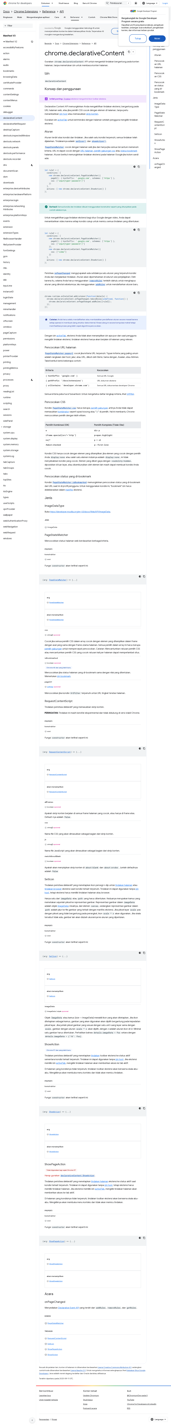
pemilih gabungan (99, 408)
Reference (48, 11)
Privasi (54, 1419)
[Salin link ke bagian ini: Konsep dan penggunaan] (83, 89)
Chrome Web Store (108, 17)
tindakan (95, 1055)
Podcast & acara (90, 1408)
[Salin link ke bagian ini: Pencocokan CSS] (68, 402)
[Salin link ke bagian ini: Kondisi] (53, 1315)
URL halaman (86, 151)
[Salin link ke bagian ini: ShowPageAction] (68, 1164)
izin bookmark (64, 676)
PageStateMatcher (56, 602)
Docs (6, 11)
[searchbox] (18, 26)
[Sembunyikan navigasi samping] (32, 1420)
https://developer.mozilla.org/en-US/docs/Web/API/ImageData (80, 511)
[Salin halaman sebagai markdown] (129, 52)
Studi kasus (64, 3)
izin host (63, 114)
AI (65, 17)
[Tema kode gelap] (134, 167)
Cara (57, 17)
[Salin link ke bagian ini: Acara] (56, 1294)
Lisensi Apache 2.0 (78, 1370)
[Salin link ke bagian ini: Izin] (52, 73)
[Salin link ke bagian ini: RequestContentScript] (75, 701)
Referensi (74, 17)
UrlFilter (130, 394)
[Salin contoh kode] (139, 167)
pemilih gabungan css (104, 151)
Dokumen (45, 3)
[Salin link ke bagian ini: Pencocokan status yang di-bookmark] (93, 476)
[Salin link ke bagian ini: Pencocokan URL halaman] (78, 347)
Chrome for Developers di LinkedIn (141, 1404)
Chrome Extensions (26, 11)
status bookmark (129, 151)
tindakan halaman (123, 885)
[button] (17, 427)
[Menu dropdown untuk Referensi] (82, 17)
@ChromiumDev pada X (137, 1395)
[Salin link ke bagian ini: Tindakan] (55, 1330)
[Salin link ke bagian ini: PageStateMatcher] (70, 535)
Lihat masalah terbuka (48, 1400)
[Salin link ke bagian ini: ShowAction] (62, 1044)
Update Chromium (91, 1395)
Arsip (85, 1404)
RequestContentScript (58, 774)
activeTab (62, 120)
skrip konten (92, 114)
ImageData (63, 906)
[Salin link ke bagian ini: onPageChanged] (68, 1302)
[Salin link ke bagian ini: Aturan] (55, 131)
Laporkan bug (45, 1395)
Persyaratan (44, 1419)
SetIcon (52, 979)
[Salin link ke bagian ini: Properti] (55, 548)
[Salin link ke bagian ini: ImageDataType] (67, 506)
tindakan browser (53, 889)
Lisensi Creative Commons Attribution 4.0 (114, 1367)
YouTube (130, 1400)
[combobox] (118, 3)
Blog (76, 3)
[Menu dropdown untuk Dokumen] (53, 3)
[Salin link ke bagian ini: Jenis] (55, 498)
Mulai (157, 38)
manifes (69, 490)
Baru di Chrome (90, 3)
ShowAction (54, 1134)
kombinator (63, 411)
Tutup (138, 38)
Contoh (91, 17)
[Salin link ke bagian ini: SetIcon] (56, 879)
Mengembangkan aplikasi (38, 17)
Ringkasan (7, 17)
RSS (128, 1408)
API (62, 11)
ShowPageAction (56, 1264)
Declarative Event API (68, 1308)
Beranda (48, 43)
